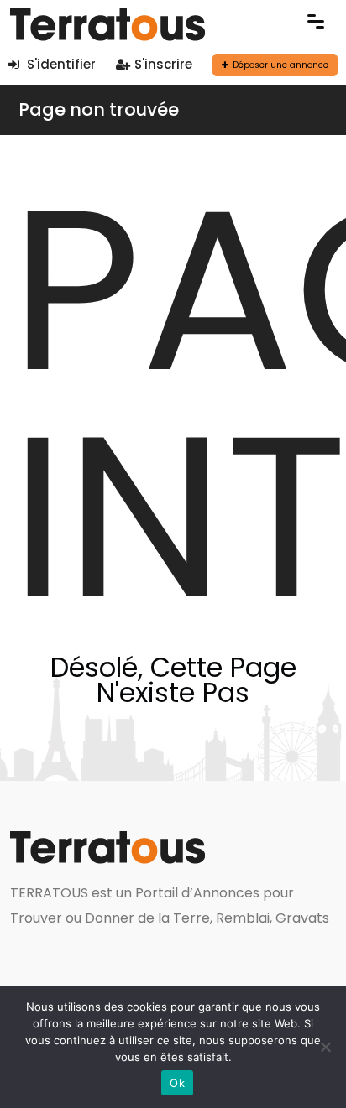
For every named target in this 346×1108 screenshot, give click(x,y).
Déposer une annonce (280, 65)
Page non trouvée (98, 109)
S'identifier (60, 64)
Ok (177, 1083)
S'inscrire (163, 64)
